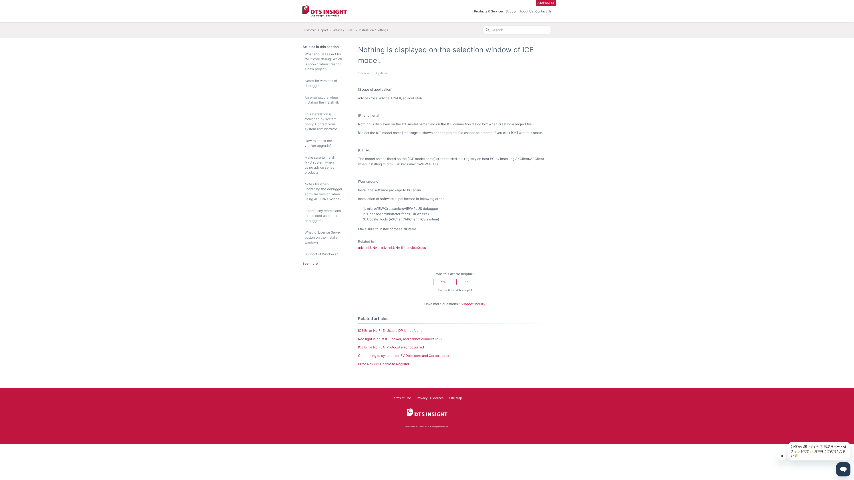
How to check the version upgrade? (318, 143)
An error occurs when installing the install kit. (322, 100)
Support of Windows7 (321, 254)
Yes (443, 282)
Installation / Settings (373, 30)
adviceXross (416, 248)
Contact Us (543, 11)
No (466, 282)
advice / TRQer (343, 30)
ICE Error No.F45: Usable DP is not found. (390, 330)
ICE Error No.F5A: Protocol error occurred (391, 347)
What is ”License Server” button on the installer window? (323, 237)
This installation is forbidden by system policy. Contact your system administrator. (321, 121)
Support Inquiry (473, 304)
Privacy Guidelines (430, 398)
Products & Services (489, 11)
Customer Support (315, 30)
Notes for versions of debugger (321, 83)
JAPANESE (547, 3)
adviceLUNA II (392, 248)
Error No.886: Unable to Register (383, 364)
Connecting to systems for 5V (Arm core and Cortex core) (403, 356)
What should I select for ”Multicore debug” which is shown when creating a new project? (323, 61)
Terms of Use (401, 398)
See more (310, 263)
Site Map (455, 398)
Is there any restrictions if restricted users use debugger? (323, 216)
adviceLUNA (367, 248)
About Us (526, 11)
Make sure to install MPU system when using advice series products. (319, 165)
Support (512, 11)
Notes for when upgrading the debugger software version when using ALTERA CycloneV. (323, 191)
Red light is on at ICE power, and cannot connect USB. (400, 339)
